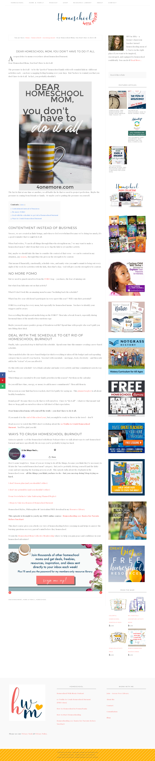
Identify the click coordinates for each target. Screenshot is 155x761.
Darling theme (79, 752)
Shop (109, 718)
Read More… (136, 60)
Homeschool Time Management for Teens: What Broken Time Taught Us (117, 113)
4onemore (77, 18)
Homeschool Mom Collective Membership (36, 536)
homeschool (41, 599)
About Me (111, 699)
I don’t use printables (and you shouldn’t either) (29, 490)
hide (22, 205)
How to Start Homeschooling (69, 715)
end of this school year (36, 417)
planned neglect (85, 391)
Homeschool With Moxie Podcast (70, 693)
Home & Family (29, 599)
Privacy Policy (41, 734)
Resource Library (77, 509)
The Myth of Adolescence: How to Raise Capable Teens (137, 112)
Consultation (112, 712)
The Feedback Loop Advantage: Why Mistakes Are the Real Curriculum (136, 140)
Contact (110, 705)
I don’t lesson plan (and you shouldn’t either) (28, 483)
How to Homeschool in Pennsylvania (72, 709)
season (24, 257)
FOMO (47, 279)
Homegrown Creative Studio (86, 757)
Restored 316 (93, 752)
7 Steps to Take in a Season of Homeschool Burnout (30, 503)
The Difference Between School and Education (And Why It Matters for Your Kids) (117, 169)
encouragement (15, 599)
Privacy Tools (27, 734)
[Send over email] (2, 386)
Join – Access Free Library (118, 693)
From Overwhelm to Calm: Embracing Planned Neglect (32, 496)
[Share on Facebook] (2, 375)
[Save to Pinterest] (2, 380)
